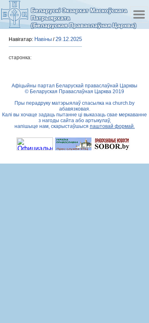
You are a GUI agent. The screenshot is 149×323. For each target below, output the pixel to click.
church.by (124, 103)
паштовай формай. (112, 126)
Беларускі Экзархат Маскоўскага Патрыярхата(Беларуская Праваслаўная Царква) (83, 17)
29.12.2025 (68, 39)
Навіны (43, 39)
